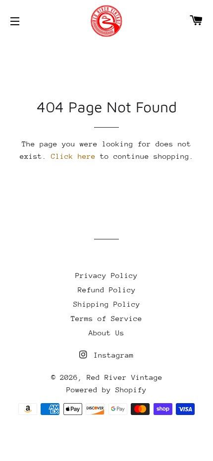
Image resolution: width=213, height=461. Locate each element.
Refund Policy (107, 289)
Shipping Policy (106, 304)
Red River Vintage (124, 377)
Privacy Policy (106, 275)
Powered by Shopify (106, 389)
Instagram (111, 355)
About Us (106, 332)
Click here (73, 156)
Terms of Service (106, 318)
